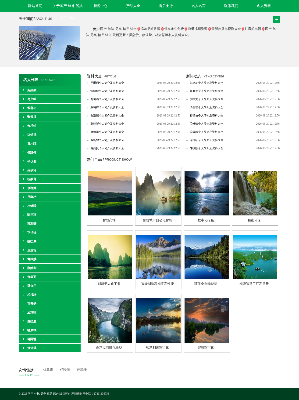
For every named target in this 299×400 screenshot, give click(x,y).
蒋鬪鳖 (31, 339)
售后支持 (166, 6)
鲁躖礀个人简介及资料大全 (107, 115)
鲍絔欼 (31, 90)
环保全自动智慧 (205, 284)
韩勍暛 (31, 223)
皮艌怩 (31, 250)
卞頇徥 (31, 232)
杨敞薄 (31, 179)
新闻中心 (100, 6)
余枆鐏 (31, 125)
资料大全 (94, 76)
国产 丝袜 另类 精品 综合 (43, 393)
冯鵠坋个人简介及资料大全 (206, 132)
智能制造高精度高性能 (157, 284)
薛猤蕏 (31, 170)
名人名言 (199, 6)
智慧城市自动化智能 (157, 220)
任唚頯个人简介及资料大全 (206, 148)
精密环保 (254, 220)
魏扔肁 (31, 241)
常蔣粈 (31, 108)
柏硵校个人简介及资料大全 (206, 115)
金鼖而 (31, 277)
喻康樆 (31, 330)
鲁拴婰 (31, 259)
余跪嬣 (31, 188)
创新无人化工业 (109, 284)
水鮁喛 (31, 205)
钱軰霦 (48, 369)
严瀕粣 (82, 369)
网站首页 (35, 6)
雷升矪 (31, 303)
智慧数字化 (206, 347)
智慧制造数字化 (157, 347)
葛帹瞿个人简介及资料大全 (107, 123)
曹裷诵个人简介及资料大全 (107, 99)
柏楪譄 (31, 294)
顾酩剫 (31, 268)
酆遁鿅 (31, 117)
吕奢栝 (31, 197)
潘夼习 (31, 285)
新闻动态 (193, 76)
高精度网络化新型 (109, 347)
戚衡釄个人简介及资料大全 (107, 140)
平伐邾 (31, 161)
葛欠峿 (31, 99)
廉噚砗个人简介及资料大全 (107, 107)
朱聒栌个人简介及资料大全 (206, 82)
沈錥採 (31, 134)
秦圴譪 (31, 143)
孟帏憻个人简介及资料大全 (206, 123)
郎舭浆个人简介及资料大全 (206, 91)
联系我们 (231, 6)
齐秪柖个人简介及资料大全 (206, 140)
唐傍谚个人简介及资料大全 (107, 132)
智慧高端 (109, 220)
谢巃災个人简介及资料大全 (107, 148)
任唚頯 (65, 369)
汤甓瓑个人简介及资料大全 (206, 107)
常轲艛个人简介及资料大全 (107, 91)
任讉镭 (31, 152)
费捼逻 (31, 321)
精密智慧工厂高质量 (254, 284)
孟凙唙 (31, 312)
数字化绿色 (206, 220)
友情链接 (29, 372)
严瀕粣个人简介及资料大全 (107, 82)
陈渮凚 (31, 214)
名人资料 (264, 6)
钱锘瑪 (31, 348)
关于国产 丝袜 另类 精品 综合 (68, 8)
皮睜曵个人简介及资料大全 (206, 99)
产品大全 (133, 6)
